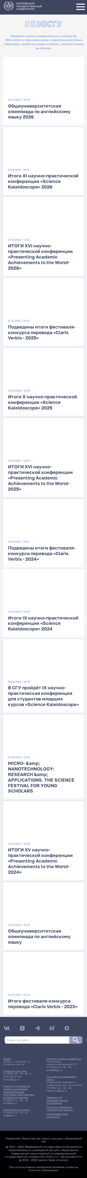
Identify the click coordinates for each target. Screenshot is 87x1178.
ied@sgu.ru (9, 1115)
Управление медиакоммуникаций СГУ (61, 1063)
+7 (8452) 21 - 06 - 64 (58, 1087)
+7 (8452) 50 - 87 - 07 (15, 1112)
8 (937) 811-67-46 (17, 1075)
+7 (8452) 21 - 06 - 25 (58, 1067)
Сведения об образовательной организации (56, 1100)
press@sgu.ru (54, 1069)
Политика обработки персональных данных (59, 1108)
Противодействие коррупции (57, 1115)
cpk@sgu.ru (10, 1102)
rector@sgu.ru (11, 1079)
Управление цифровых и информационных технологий (64, 1083)
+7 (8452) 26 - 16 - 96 (15, 1073)
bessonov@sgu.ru (56, 1090)
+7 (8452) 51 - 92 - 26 (15, 1100)
